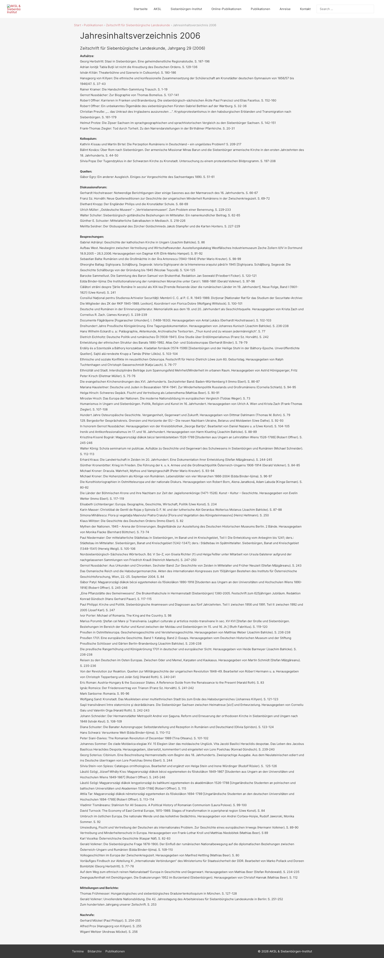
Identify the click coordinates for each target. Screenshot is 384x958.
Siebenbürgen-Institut (186, 9)
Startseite (141, 9)
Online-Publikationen (226, 9)
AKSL (157, 9)
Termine (78, 951)
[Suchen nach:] (342, 9)
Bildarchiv (95, 951)
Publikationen (260, 9)
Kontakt (305, 9)
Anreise (285, 9)
